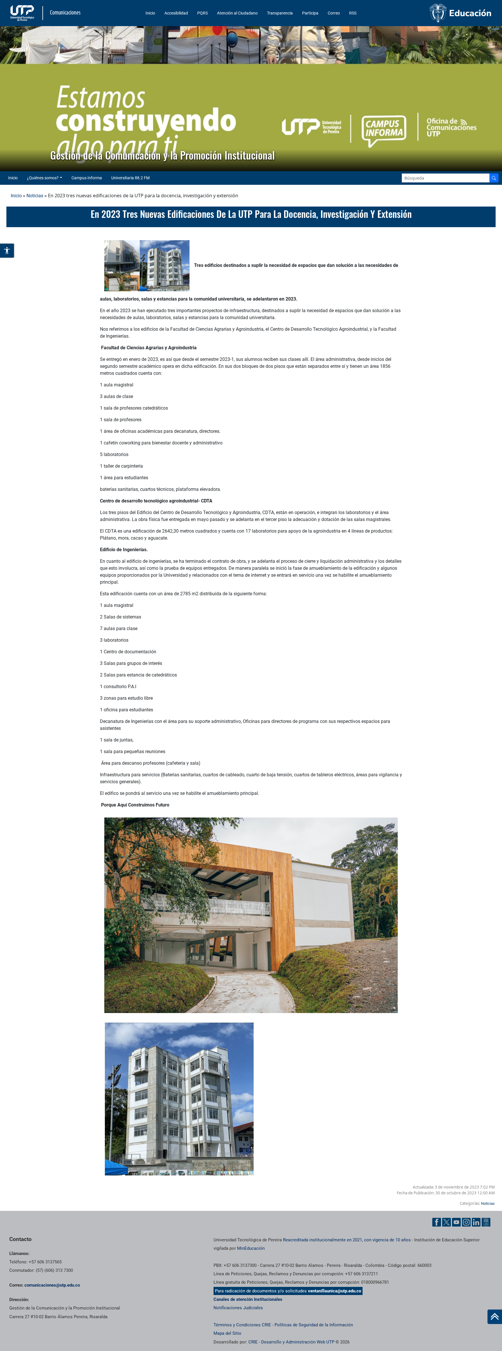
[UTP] (22, 13)
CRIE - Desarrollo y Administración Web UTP (291, 1342)
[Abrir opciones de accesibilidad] (7, 250)
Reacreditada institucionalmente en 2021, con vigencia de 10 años (347, 1240)
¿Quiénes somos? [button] (43, 178)
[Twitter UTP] (446, 1222)
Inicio (150, 13)
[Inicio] (494, 1317)
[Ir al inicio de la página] (494, 1317)
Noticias (34, 195)
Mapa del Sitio (227, 1333)
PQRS (202, 13)
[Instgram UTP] (466, 1222)
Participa (310, 13)
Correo (334, 13)
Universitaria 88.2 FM (130, 178)
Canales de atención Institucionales (248, 1299)
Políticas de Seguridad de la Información (314, 1325)
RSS (352, 13)
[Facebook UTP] (436, 1222)
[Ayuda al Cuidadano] (486, 1222)
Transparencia (280, 13)
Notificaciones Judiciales (238, 1307)
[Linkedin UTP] (476, 1222)
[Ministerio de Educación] (436, 13)
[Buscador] (494, 177)
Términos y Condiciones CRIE (242, 1325)
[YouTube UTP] (456, 1222)
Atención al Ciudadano (237, 13)
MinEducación (251, 1248)
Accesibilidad (176, 13)
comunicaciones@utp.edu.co (52, 1285)
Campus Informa (86, 178)
